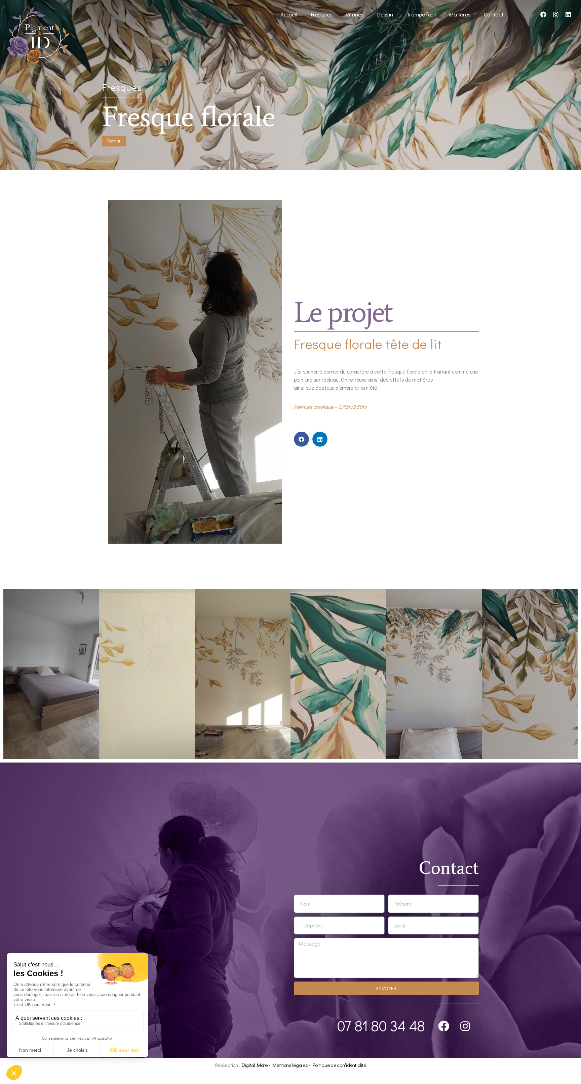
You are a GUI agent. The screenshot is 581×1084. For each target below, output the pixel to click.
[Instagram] (555, 14)
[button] (301, 438)
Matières (459, 14)
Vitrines (354, 14)
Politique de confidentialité (339, 1064)
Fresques (322, 14)
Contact (493, 14)
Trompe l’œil (421, 14)
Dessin (385, 14)
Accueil (288, 14)
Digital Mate (255, 1064)
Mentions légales (290, 1064)
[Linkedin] (568, 14)
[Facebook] (543, 14)
